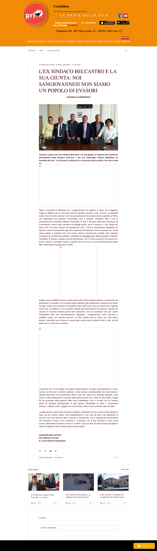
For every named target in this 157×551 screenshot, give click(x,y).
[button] (126, 50)
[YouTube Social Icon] (126, 16)
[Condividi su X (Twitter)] (45, 451)
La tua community (53, 50)
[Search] (128, 23)
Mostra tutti (125, 469)
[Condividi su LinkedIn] (50, 451)
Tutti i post (31, 50)
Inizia (41, 50)
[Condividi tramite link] (56, 451)
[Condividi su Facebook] (40, 451)
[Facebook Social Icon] (121, 16)
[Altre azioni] (116, 64)
